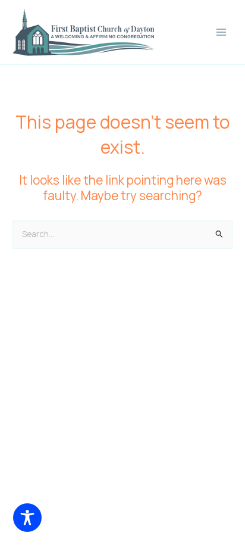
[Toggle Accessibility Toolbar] (27, 517)
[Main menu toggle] (221, 32)
